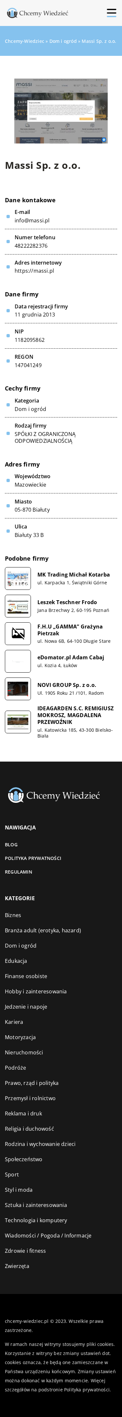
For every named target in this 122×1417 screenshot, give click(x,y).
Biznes (13, 915)
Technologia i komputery (36, 1220)
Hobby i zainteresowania (36, 991)
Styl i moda (19, 1189)
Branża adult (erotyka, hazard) (43, 930)
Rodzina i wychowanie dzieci (40, 1144)
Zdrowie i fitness (25, 1250)
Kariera (14, 1021)
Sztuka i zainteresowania (36, 1205)
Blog (11, 844)
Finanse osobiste (26, 976)
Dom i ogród (30, 409)
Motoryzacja (20, 1037)
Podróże (15, 1067)
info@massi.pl (32, 220)
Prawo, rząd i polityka (32, 1083)
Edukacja (16, 960)
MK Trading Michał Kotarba (73, 574)
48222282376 (31, 245)
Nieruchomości (24, 1052)
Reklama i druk (23, 1113)
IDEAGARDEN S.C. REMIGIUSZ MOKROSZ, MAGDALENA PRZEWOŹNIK (75, 715)
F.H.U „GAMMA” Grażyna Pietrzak (70, 630)
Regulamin (18, 872)
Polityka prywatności (33, 858)
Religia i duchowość (29, 1128)
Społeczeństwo (24, 1159)
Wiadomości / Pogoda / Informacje (48, 1235)
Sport (12, 1174)
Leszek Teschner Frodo (67, 602)
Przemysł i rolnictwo (30, 1098)
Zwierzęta (17, 1266)
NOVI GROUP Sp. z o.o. (66, 685)
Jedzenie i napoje (26, 1006)
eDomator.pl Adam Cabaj (70, 657)
